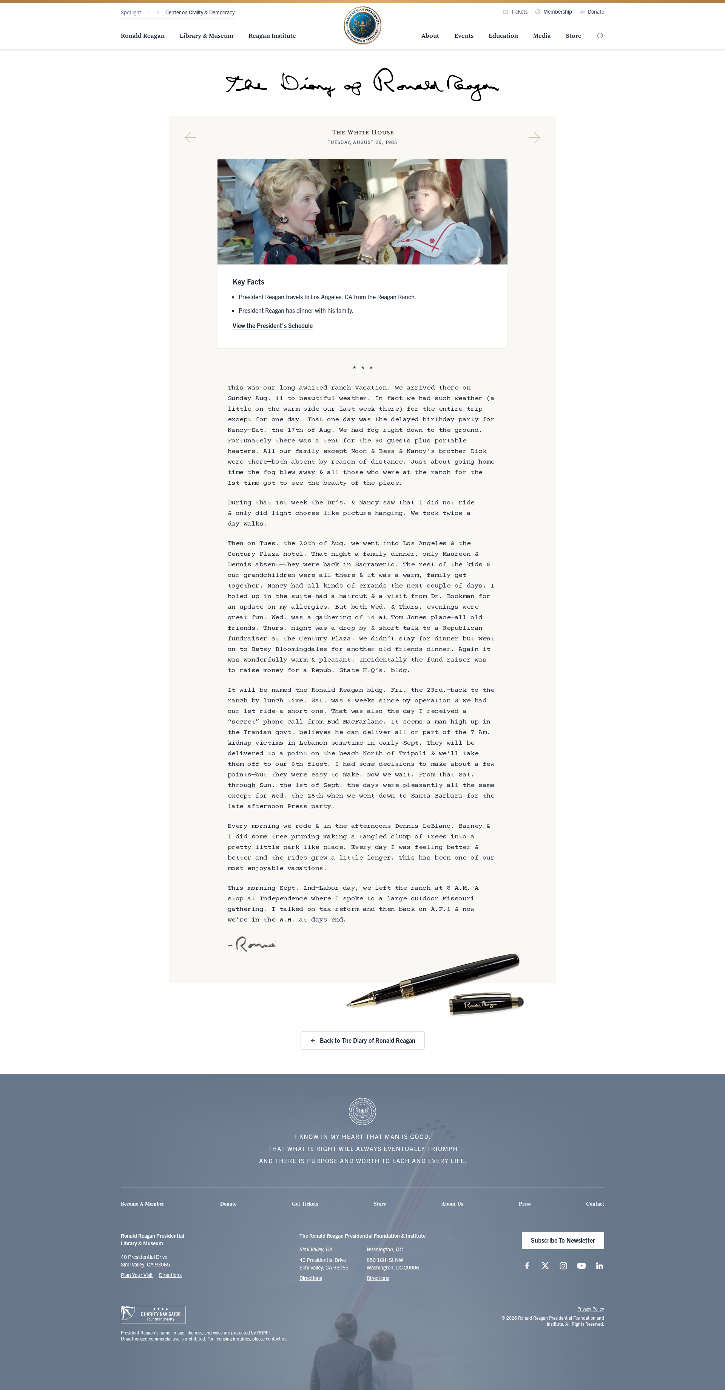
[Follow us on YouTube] (581, 1265)
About (430, 35)
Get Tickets (305, 1204)
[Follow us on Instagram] (563, 1265)
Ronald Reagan (143, 35)
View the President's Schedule (273, 325)
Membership (557, 11)
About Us (452, 1204)
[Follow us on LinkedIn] (599, 1265)
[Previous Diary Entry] (190, 137)
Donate (596, 11)
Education (503, 35)
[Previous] (148, 12)
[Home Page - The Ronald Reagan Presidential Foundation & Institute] (362, 26)
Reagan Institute (272, 35)
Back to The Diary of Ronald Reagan (367, 1040)
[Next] (157, 12)
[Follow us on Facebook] (527, 1265)
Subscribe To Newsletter (563, 1240)
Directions (170, 1274)
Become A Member (142, 1204)
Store (574, 35)
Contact (595, 1204)
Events (464, 35)
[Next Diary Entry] (535, 137)
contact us (276, 1338)
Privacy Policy (590, 1308)
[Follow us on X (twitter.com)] (545, 1265)
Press (525, 1204)
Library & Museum (206, 35)
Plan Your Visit (137, 1274)
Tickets (519, 11)
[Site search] (600, 36)
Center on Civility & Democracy (199, 12)
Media (542, 35)
